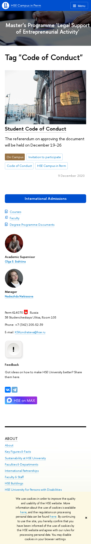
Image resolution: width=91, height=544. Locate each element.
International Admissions (45, 198)
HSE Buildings (14, 483)
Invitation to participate (44, 157)
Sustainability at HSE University (25, 458)
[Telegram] (14, 390)
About (11, 438)
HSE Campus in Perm (26, 5)
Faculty (14, 218)
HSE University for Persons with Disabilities (33, 490)
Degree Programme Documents (32, 224)
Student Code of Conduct (35, 128)
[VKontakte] (8, 390)
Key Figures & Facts (18, 452)
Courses (15, 212)
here (23, 512)
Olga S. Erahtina (15, 262)
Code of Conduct (19, 165)
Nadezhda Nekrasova (19, 296)
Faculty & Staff (14, 477)
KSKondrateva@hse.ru (30, 332)
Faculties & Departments (21, 464)
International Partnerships (22, 471)
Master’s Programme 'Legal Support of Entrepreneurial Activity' (48, 28)
